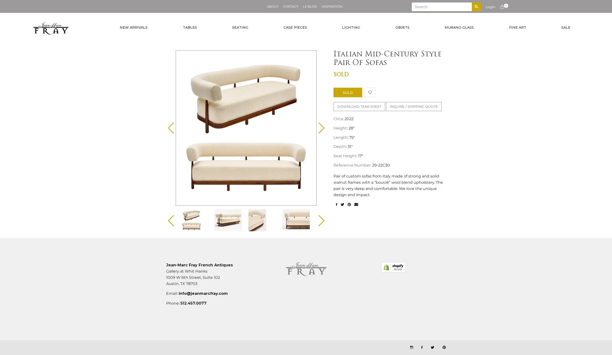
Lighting (351, 27)
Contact (290, 6)
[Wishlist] (370, 92)
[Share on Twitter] (342, 205)
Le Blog (310, 6)
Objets (402, 27)
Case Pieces (295, 27)
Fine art (517, 27)
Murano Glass (459, 27)
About (272, 6)
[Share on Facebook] (336, 205)
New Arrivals (134, 27)
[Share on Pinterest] (349, 205)
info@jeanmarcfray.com (203, 293)
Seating (240, 27)
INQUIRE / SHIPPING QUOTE (414, 106)
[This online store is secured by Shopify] (393, 267)
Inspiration (332, 6)
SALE (565, 27)
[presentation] (195, 220)
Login (490, 7)
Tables (190, 27)
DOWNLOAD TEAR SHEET (359, 106)
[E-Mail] (356, 205)
